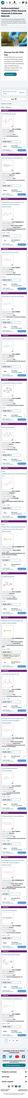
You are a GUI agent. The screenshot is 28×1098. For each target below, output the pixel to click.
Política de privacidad (23, 1089)
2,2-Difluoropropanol (8, 576)
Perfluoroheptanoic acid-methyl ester (13, 816)
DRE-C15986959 (16, 173)
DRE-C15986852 (16, 267)
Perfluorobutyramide (8, 427)
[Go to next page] (20, 1040)
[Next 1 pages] (13, 1040)
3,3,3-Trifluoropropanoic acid (10, 674)
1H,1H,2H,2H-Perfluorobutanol (11, 954)
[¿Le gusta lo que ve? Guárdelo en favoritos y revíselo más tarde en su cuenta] (19, 3)
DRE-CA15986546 (16, 970)
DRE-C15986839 (16, 311)
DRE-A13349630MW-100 (18, 546)
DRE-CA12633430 (16, 592)
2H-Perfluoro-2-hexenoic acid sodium (13, 296)
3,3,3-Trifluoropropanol (9, 114)
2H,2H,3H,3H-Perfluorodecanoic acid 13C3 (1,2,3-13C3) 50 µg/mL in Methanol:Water (13, 863)
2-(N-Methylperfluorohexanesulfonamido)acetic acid (14, 474)
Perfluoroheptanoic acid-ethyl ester (12, 158)
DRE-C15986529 (16, 1014)
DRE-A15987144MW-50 (18, 738)
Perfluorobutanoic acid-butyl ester (12, 999)
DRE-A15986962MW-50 (18, 222)
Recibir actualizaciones (13, 1065)
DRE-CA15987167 (16, 786)
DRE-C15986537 (16, 442)
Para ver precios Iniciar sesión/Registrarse (7, 150)
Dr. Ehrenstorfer (10, 132)
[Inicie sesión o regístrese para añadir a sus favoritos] (24, 146)
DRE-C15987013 (16, 831)
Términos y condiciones (5, 1089)
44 (17, 1040)
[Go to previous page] (2, 1040)
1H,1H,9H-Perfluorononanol (10, 252)
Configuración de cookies (22, 1090)
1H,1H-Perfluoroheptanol (9, 910)
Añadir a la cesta (22, 150)
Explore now (9, 74)
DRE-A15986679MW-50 (18, 880)
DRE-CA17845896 (16, 129)
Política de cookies (4, 1090)
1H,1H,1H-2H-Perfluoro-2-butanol (12, 383)
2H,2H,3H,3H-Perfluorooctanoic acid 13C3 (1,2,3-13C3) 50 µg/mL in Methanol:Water (12, 721)
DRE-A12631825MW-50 (18, 638)
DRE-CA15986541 (16, 398)
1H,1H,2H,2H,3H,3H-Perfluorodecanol (13, 339)
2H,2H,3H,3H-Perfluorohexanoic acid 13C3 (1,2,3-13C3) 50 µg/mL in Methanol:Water (13, 204)
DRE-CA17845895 (16, 689)
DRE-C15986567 (16, 354)
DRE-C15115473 (16, 491)
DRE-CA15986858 (16, 925)
